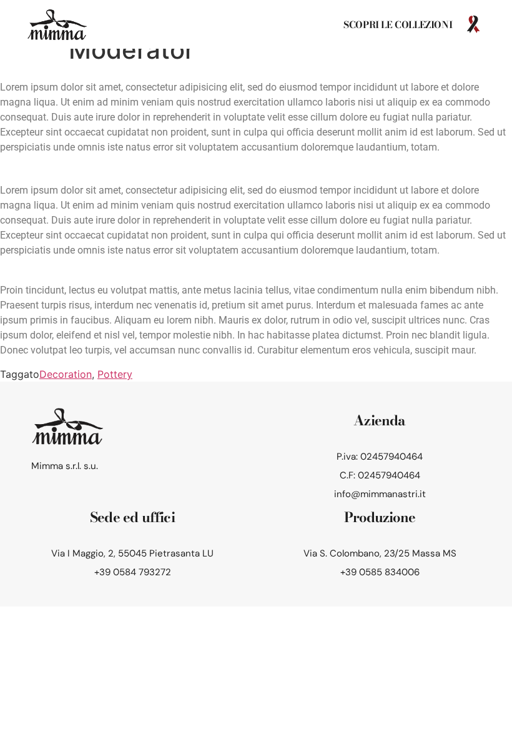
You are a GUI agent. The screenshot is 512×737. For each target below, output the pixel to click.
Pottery (114, 374)
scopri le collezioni (397, 24)
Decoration (65, 374)
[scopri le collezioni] (473, 24)
